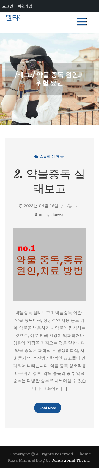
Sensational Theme (70, 460)
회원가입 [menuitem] (24, 6)
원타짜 (15, 18)
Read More (47, 408)
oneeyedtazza (51, 214)
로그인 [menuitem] (7, 6)
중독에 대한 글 (52, 156)
